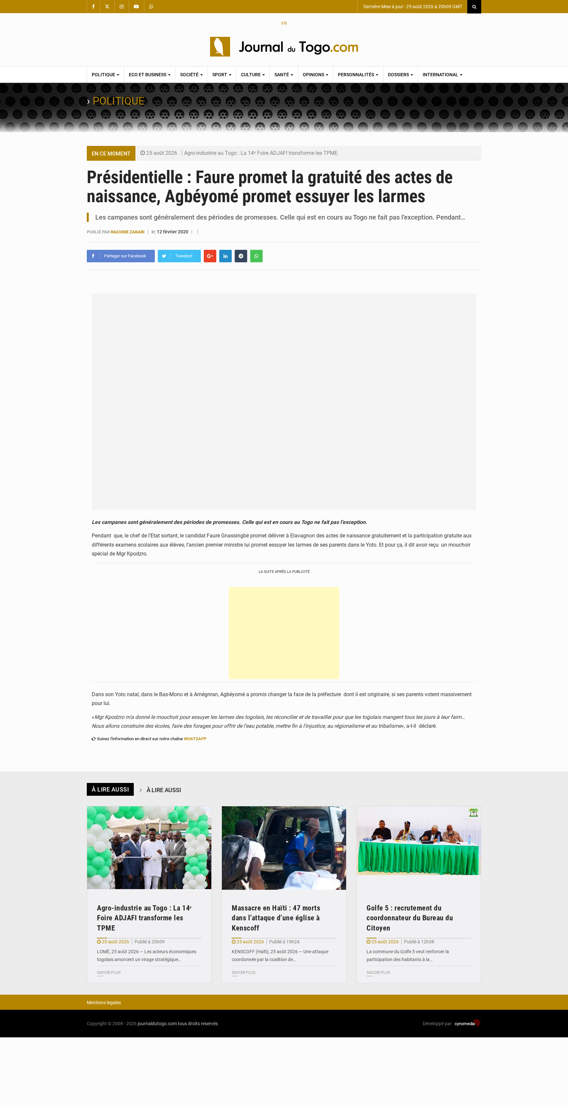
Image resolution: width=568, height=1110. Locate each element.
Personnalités (356, 74)
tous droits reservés (198, 1023)
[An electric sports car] (149, 847)
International (441, 74)
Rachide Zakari (128, 231)
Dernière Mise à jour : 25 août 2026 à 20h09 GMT (412, 6)
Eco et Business (148, 74)
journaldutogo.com (157, 1023)
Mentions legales (104, 1002)
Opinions (314, 74)
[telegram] (241, 256)
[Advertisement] (284, 633)
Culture (251, 74)
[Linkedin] (225, 256)
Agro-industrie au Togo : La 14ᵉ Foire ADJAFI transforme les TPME (261, 153)
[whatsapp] (256, 256)
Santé (282, 74)
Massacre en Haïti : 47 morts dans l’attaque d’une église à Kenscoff (276, 918)
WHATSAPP (195, 738)
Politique (104, 74)
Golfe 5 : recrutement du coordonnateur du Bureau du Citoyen (410, 918)
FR (284, 23)
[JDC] (284, 47)
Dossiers (399, 74)
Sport (220, 74)
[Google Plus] (210, 256)
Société (190, 74)
